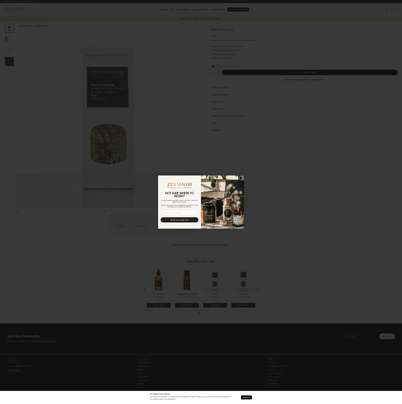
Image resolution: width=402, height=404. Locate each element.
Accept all (246, 397)
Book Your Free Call (179, 220)
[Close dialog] (241, 178)
